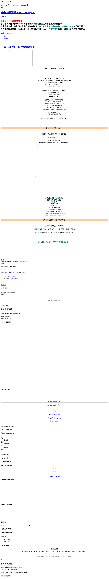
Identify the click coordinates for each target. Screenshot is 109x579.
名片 (5, 40)
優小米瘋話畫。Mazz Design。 (18, 12)
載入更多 (3, 284)
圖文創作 (13, 33)
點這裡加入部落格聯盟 (54, 476)
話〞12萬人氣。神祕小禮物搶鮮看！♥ (20, 47)
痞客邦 (11, 272)
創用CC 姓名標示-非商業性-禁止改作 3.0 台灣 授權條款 (67, 552)
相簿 (5, 36)
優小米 (2, 263)
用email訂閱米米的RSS (54, 418)
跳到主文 (3, 17)
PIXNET (42, 556)
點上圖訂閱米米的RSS (54, 401)
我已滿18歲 (4, 575)
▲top (2, 281)
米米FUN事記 (14, 278)
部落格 (6, 38)
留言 (14, 272)
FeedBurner (57, 414)
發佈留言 (3, 294)
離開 (9, 575)
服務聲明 (70, 556)
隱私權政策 (63, 556)
